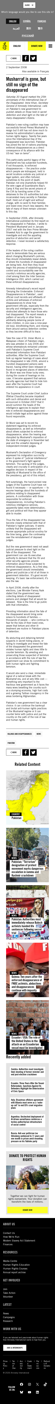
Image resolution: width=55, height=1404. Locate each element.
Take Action (9, 1293)
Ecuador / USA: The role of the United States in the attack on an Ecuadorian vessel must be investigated (27, 1043)
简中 (28, 28)
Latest (7, 1304)
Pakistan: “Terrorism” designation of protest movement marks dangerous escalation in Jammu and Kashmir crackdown (27, 868)
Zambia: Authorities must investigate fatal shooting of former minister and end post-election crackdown (27, 1072)
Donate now (27, 1210)
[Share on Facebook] (25, 58)
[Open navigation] (50, 45)
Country (16, 814)
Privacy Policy (5, 1364)
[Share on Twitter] (33, 58)
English (12, 21)
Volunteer (8, 1296)
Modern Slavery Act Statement (19, 1240)
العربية (16, 28)
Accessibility (21, 1364)
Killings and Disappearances (20, 734)
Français (41, 21)
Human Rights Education (16, 1264)
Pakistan (11, 743)
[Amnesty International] (4, 45)
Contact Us (9, 1233)
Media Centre (10, 1261)
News (39, 734)
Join (5, 1289)
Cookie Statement (29, 1364)
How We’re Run (11, 1236)
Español (27, 21)
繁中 (40, 28)
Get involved (11, 1280)
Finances (8, 1244)
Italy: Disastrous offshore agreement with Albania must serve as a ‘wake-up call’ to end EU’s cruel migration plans (27, 1103)
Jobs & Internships (15, 1348)
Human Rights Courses (15, 1268)
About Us (9, 1224)
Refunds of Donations (47, 1364)
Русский (28, 35)
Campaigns (9, 1317)
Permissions (37, 1364)
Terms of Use (13, 1364)
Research (8, 1321)
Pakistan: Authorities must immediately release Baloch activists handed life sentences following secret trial (27, 926)
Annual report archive (14, 1272)
